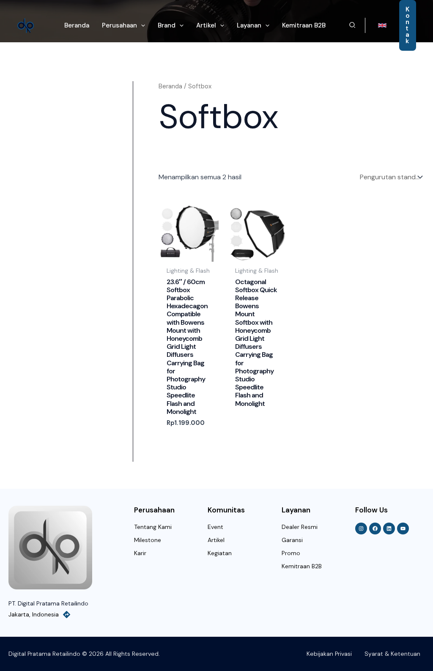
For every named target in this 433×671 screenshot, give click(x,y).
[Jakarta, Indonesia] (66, 614)
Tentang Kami (153, 527)
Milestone (147, 540)
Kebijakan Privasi (329, 653)
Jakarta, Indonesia (33, 614)
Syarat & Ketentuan (392, 653)
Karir (140, 553)
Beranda (170, 86)
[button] (141, 25)
